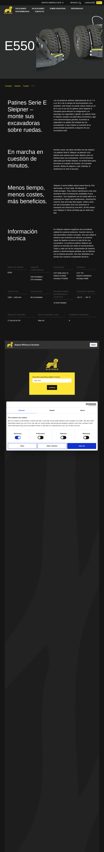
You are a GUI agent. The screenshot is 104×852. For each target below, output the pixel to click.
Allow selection (52, 446)
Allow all (82, 446)
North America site (51, 3)
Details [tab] (52, 410)
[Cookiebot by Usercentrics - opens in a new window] (87, 404)
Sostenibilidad (22, 11)
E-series (26, 86)
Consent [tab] (21, 410)
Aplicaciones (38, 8)
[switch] (40, 437)
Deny (22, 446)
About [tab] (82, 410)
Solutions (18, 86)
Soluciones (20, 8)
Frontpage (8, 86)
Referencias (77, 8)
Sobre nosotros (58, 8)
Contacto (39, 11)
